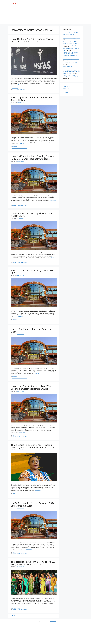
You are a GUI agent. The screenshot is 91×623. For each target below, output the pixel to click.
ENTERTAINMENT (16, 608)
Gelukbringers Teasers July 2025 (71, 59)
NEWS (16, 88)
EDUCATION (15, 146)
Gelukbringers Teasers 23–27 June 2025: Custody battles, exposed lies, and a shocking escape (71, 43)
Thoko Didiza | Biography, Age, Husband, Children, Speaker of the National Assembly (33, 446)
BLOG (32, 3)
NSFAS (13, 89)
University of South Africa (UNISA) (23, 89)
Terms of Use (66, 88)
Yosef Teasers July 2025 (69, 66)
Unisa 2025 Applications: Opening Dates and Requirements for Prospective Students (33, 157)
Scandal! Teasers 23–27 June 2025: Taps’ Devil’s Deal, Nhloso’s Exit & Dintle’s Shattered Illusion (71, 54)
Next (15, 615)
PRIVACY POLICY (75, 3)
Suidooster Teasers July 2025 (70, 62)
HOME (26, 3)
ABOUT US (66, 3)
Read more (21, 84)
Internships (14, 319)
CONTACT (59, 3)
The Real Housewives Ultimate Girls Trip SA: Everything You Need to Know (33, 563)
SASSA (37, 3)
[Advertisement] (45, 15)
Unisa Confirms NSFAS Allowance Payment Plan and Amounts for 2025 (32, 40)
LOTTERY (43, 3)
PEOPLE (14, 493)
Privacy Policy (66, 86)
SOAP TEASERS (51, 3)
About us (65, 90)
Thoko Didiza (15, 494)
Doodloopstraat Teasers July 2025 (71, 38)
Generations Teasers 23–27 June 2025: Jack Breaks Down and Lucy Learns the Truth (71, 71)
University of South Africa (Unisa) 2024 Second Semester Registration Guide (31, 387)
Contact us (65, 92)
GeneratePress (53, 621)
